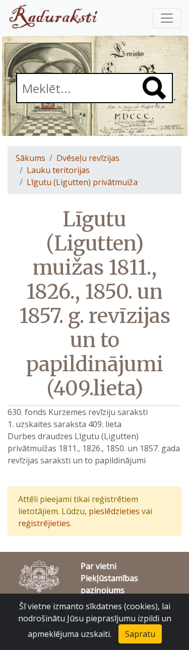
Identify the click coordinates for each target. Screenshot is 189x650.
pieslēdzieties (114, 511)
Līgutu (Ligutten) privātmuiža (82, 182)
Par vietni (98, 566)
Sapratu (140, 633)
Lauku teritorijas (58, 170)
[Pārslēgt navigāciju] (167, 18)
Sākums (30, 158)
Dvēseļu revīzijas (87, 158)
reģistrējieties (44, 523)
